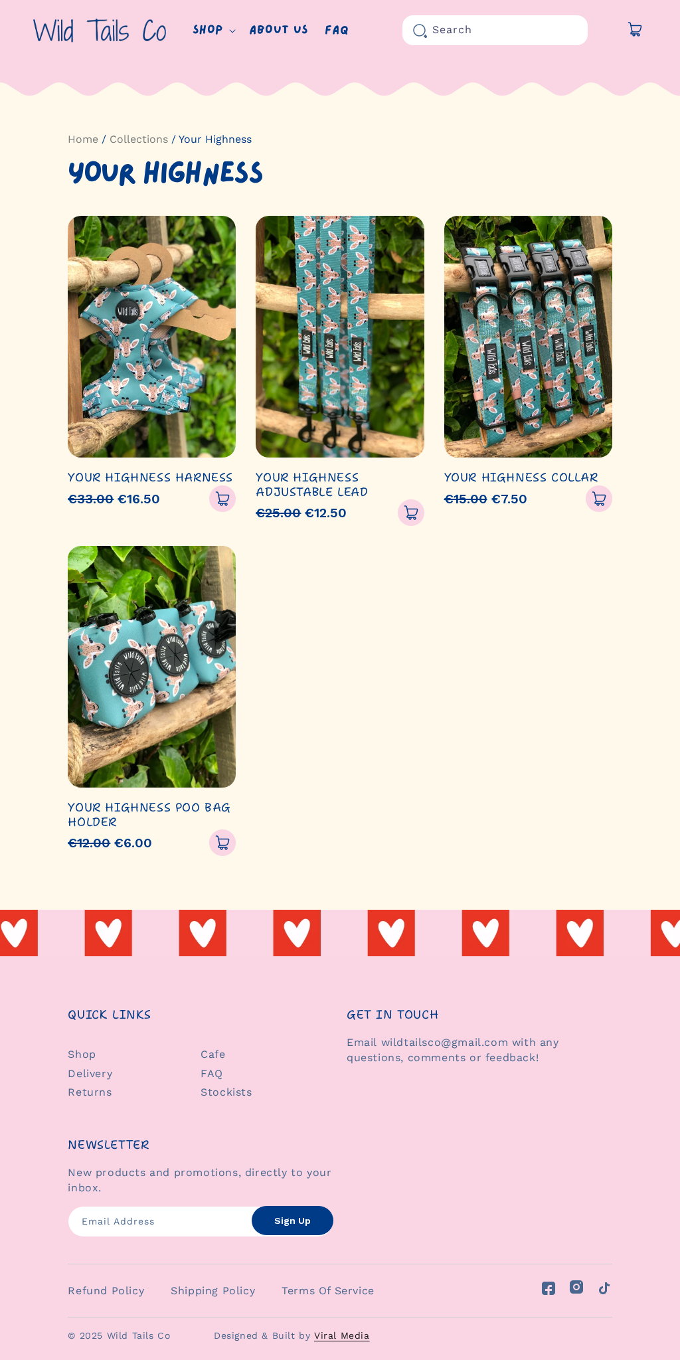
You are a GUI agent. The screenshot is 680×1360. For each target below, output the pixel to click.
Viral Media (342, 1335)
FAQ (212, 1073)
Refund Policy (106, 1290)
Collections (139, 139)
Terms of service (328, 1290)
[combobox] (495, 30)
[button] (213, 30)
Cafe (213, 1054)
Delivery (90, 1073)
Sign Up (292, 1220)
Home (83, 139)
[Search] (419, 30)
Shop (82, 1054)
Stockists (226, 1092)
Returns (90, 1092)
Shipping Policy (213, 1290)
